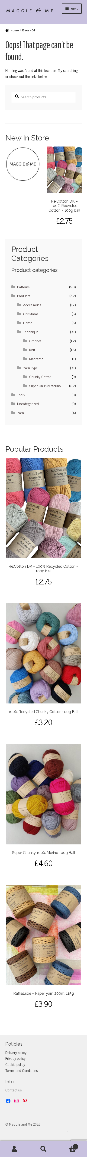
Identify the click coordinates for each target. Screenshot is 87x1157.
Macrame (36, 359)
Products (23, 296)
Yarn (20, 413)
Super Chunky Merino (45, 386)
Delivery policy (15, 1052)
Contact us (13, 1090)
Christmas (31, 314)
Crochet (35, 341)
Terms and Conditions (21, 1070)
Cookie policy (15, 1064)
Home (15, 30)
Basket (67, 1145)
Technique (31, 332)
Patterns (23, 287)
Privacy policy (15, 1058)
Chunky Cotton (40, 376)
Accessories (32, 305)
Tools (21, 395)
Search (43, 1149)
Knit (32, 350)
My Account (14, 1149)
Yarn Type (30, 368)
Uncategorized (28, 403)
